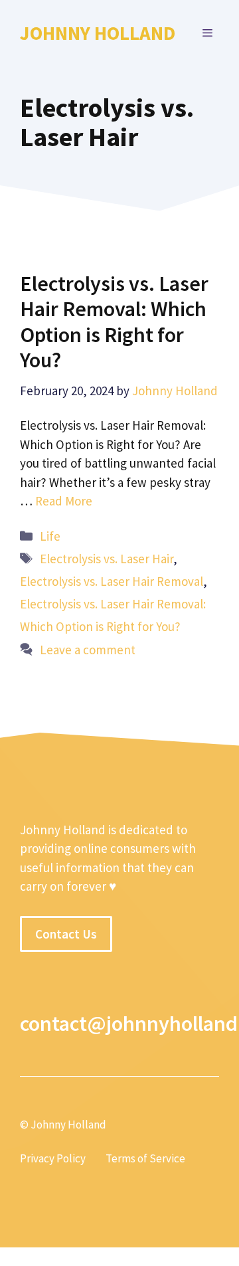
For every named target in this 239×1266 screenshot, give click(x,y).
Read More (63, 501)
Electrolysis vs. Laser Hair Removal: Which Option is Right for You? (114, 321)
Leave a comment (87, 650)
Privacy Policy (53, 1158)
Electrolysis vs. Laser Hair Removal (111, 581)
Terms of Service (145, 1158)
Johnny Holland (97, 33)
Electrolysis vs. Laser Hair (106, 559)
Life (50, 536)
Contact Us (66, 934)
